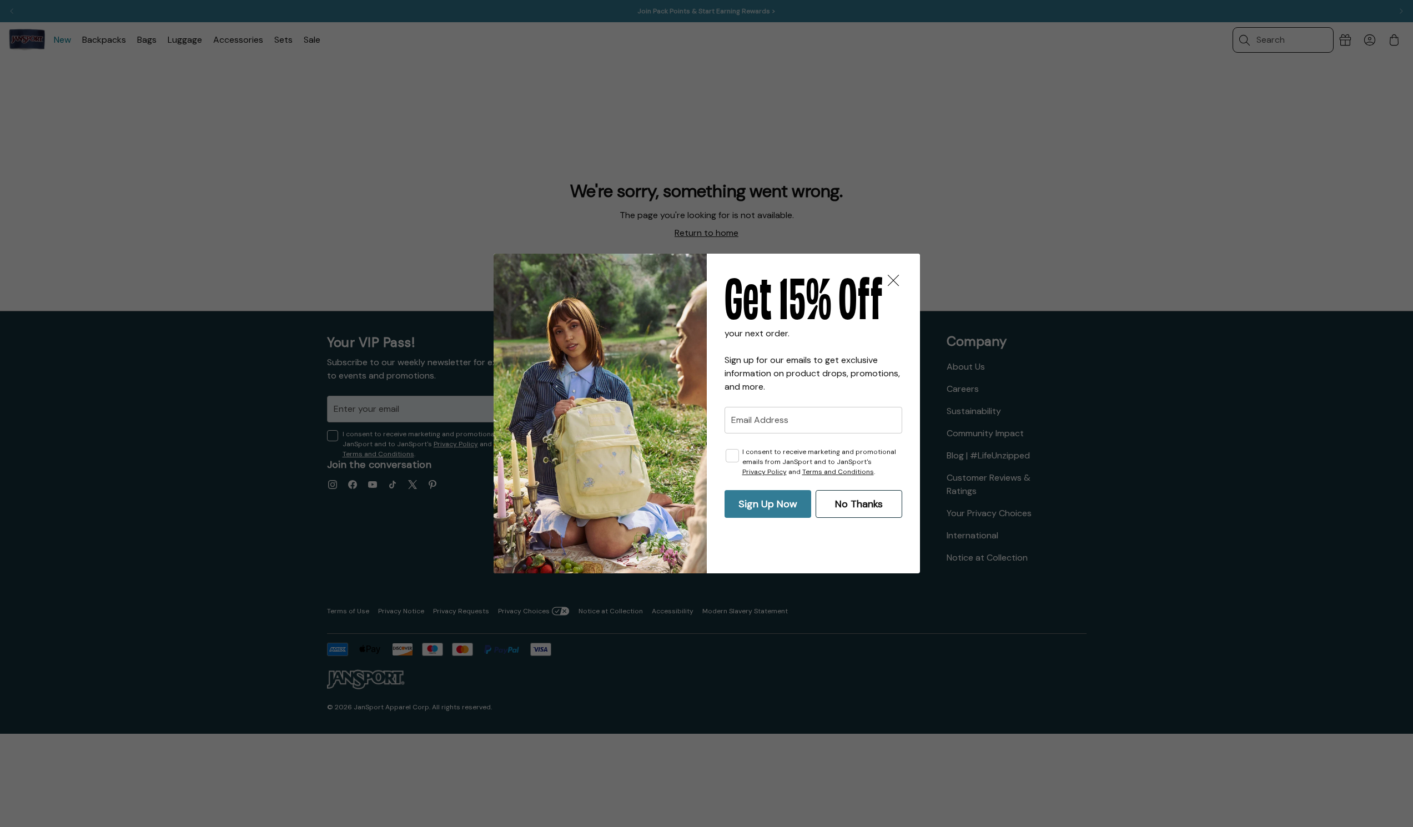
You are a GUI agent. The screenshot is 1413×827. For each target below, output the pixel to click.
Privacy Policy (764, 471)
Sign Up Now (767, 504)
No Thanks (859, 504)
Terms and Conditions (838, 471)
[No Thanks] (893, 280)
